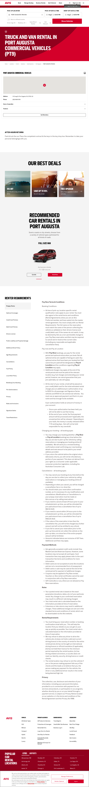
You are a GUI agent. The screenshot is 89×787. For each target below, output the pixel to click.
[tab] (25, 753)
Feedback (72, 734)
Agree (76, 781)
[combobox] (25, 15)
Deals (60, 3)
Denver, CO (57, 765)
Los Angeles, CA (74, 765)
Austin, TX (24, 768)
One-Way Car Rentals (43, 734)
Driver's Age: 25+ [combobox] (11, 23)
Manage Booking (28, 3)
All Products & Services (44, 721)
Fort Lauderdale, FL (59, 768)
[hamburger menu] (83, 3)
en (69, 3)
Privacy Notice (41, 781)
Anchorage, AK (26, 761)
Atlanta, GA (25, 765)
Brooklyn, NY (41, 758)
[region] (44, 779)
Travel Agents (57, 721)
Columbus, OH (58, 758)
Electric (24, 738)
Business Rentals (40, 3)
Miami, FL (72, 768)
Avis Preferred (52, 3)
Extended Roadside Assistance (43, 738)
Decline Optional (59, 781)
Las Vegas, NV (74, 761)
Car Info (34, 274)
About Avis (72, 721)
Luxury (23, 741)
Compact (24, 731)
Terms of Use (30, 783)
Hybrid (23, 734)
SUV (23, 724)
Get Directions (44, 115)
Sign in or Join (77, 3)
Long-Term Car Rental (44, 731)
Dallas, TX (56, 761)
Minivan (24, 728)
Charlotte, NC (41, 765)
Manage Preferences (67, 776)
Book (19, 3)
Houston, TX (73, 758)
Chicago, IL (41, 768)
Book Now (55, 274)
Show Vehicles (67, 21)
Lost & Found (73, 731)
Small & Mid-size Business (61, 724)
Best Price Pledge (74, 724)
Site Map (72, 728)
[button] (44, 85)
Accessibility (73, 741)
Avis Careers (73, 738)
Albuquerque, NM (26, 758)
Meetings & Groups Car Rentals (44, 743)
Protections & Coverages (44, 724)
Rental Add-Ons (42, 728)
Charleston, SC (42, 761)
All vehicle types (26, 721)
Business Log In (58, 728)
